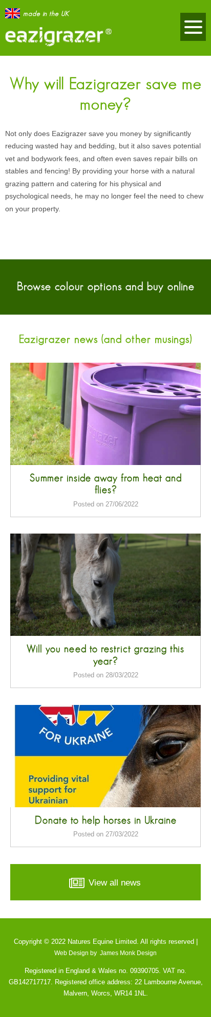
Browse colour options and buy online (106, 286)
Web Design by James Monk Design (105, 952)
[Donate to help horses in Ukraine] (105, 756)
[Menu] (193, 27)
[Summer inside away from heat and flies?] (105, 414)
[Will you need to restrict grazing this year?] (105, 585)
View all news (113, 882)
